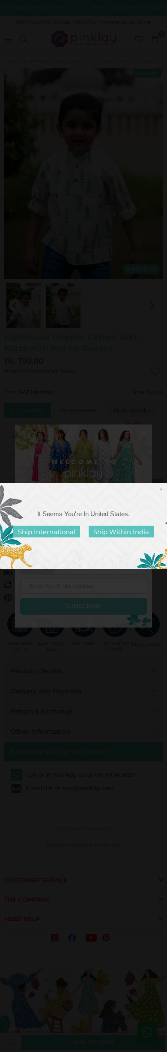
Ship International (46, 532)
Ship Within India (121, 532)
